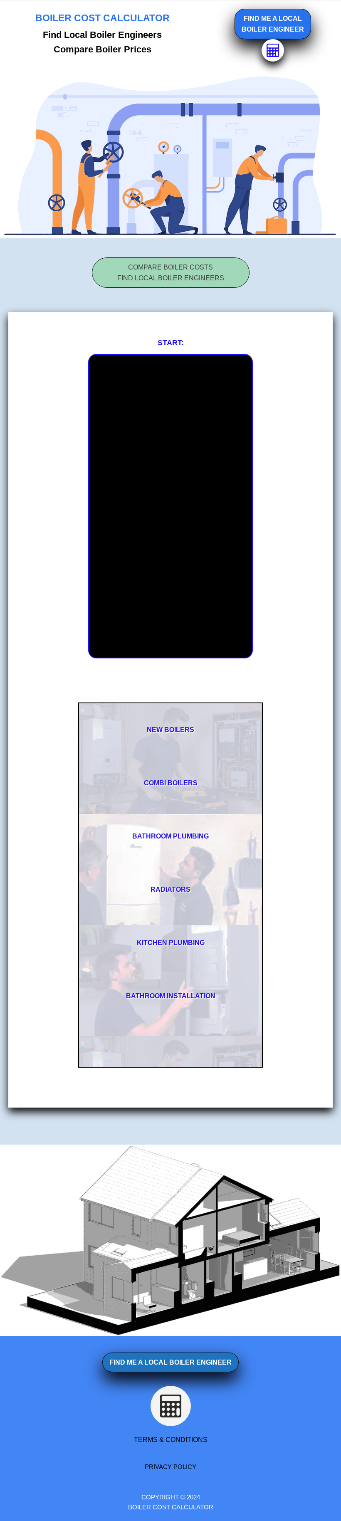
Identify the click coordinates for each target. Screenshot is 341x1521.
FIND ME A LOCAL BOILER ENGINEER (170, 1362)
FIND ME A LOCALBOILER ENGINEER (273, 24)
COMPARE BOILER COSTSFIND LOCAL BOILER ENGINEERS (170, 273)
